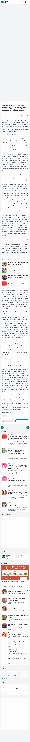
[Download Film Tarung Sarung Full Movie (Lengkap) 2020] (4, 619)
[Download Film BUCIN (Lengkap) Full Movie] (4, 662)
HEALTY (4, 675)
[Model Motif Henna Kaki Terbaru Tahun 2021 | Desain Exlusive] (4, 506)
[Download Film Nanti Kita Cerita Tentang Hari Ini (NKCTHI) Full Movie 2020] (4, 593)
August (3, 686)
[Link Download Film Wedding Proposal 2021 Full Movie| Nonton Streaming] (4, 494)
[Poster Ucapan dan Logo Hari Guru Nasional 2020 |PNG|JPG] (4, 645)
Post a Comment (11, 420)
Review (23, 675)
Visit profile (8, 558)
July (16, 686)
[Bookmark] (3, 421)
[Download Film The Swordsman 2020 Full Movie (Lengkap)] (4, 628)
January (17, 688)
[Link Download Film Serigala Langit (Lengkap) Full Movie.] (4, 653)
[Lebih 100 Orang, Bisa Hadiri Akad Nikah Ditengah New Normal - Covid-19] (4, 279)
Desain (23, 672)
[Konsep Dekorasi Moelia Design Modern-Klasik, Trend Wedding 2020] (4, 266)
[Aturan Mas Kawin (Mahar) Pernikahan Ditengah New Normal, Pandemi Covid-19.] (4, 285)
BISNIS (3, 672)
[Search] (25, 2)
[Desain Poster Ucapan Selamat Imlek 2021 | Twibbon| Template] (4, 636)
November (18, 691)
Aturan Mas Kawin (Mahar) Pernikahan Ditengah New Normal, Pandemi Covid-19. (17, 438)
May (3, 688)
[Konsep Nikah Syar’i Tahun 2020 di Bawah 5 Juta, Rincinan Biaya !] (4, 272)
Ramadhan (14, 675)
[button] (24, 115)
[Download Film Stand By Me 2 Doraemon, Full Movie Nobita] (15, 579)
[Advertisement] (15, 20)
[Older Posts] (2, 427)
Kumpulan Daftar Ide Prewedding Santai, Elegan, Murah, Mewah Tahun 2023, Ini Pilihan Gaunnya (18, 480)
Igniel (25, 738)
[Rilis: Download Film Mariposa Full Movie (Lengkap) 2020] (4, 611)
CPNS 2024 (14, 672)
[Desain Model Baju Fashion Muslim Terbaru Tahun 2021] (4, 602)
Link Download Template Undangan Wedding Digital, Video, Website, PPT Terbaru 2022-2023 (17, 467)
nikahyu (4, 2)
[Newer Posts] (27, 427)
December (4, 691)
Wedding (4, 416)
